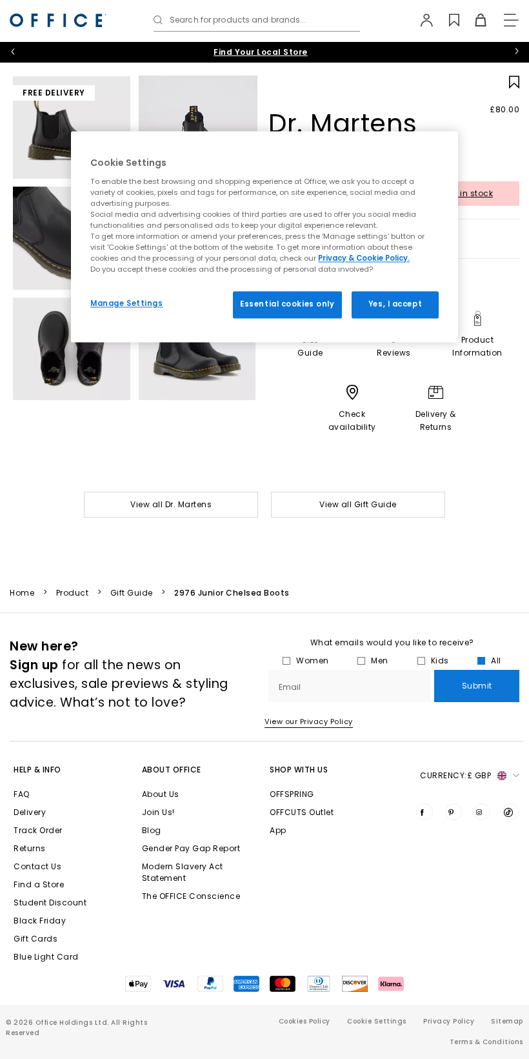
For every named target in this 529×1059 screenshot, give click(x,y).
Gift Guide (131, 593)
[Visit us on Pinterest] (453, 811)
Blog (151, 830)
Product (72, 593)
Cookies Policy (304, 1021)
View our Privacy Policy (308, 721)
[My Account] (420, 20)
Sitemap (507, 1021)
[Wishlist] (446, 20)
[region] (264, 237)
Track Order (38, 830)
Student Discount (50, 902)
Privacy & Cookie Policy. (364, 259)
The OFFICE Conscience (191, 896)
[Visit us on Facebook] (424, 811)
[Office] (58, 20)
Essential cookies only (287, 304)
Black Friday (40, 920)
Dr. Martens (342, 123)
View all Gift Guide (358, 504)
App (278, 830)
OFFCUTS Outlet (302, 812)
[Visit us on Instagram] (482, 811)
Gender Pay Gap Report (191, 848)
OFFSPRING (292, 794)
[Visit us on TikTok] (511, 811)
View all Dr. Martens (171, 504)
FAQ (22, 794)
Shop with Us (299, 769)
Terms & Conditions (486, 1042)
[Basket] (473, 20)
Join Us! (158, 812)
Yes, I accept (395, 304)
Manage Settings (126, 304)
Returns (30, 848)
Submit (477, 685)
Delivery (30, 812)
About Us (160, 794)
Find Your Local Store (261, 51)
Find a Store (39, 884)
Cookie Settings (376, 1021)
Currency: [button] (455, 775)
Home (22, 593)
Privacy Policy (448, 1021)
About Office (171, 769)
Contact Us (37, 866)
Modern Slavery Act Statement (182, 872)
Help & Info (37, 769)
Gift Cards (35, 938)
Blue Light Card (46, 956)
